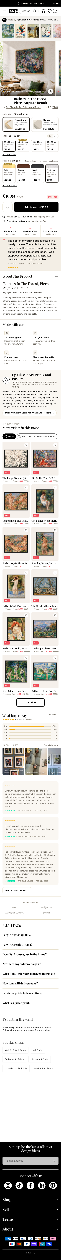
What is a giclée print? (16, 1003)
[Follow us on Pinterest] (53, 1185)
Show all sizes (9, 154)
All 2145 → (53, 714)
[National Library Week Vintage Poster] (46, 31)
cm (55, 136)
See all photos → (51, 745)
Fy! (34, 1253)
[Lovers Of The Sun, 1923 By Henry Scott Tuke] (33, 31)
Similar (11, 436)
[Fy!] (13, 11)
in (50, 136)
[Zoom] (50, 91)
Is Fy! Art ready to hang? (18, 944)
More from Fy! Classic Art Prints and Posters (29, 412)
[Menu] (5, 11)
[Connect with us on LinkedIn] (42, 1185)
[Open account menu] (43, 11)
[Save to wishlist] (8, 207)
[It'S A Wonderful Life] (21, 31)
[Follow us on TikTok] (19, 1185)
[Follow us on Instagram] (8, 1185)
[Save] (26, 445)
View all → (53, 19)
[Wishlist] (50, 11)
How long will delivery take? (20, 983)
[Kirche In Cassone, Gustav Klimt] (8, 31)
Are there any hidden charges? (22, 964)
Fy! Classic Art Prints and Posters (24, 107)
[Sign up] (54, 1161)
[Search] (34, 11)
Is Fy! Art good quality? (17, 935)
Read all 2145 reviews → (17, 890)
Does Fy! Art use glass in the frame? (25, 954)
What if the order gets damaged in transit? (29, 974)
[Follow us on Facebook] (30, 1185)
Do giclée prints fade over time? (22, 993)
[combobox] (28, 11)
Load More (30, 702)
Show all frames (10, 185)
